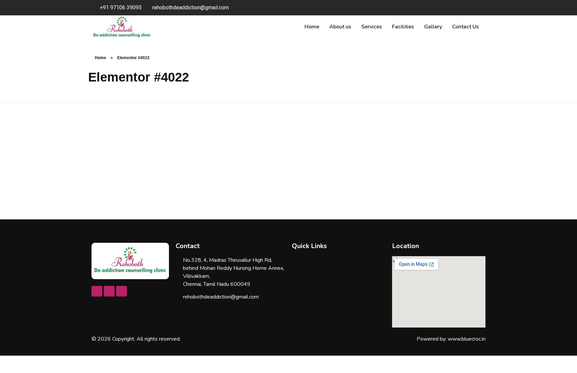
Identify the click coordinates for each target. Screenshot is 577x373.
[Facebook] (96, 291)
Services (371, 26)
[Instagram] (121, 291)
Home (312, 26)
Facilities (403, 26)
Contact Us (465, 26)
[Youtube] (109, 291)
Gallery (433, 26)
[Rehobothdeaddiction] (130, 259)
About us (340, 26)
